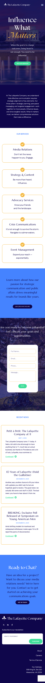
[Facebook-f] (12, 624)
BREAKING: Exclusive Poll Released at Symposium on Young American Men (22, 516)
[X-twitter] (3, 624)
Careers (39, 655)
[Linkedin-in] (7, 624)
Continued (9, 457)
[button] (42, 5)
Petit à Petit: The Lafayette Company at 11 (23, 432)
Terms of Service (35, 660)
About (39, 651)
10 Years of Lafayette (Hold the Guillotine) (22, 473)
